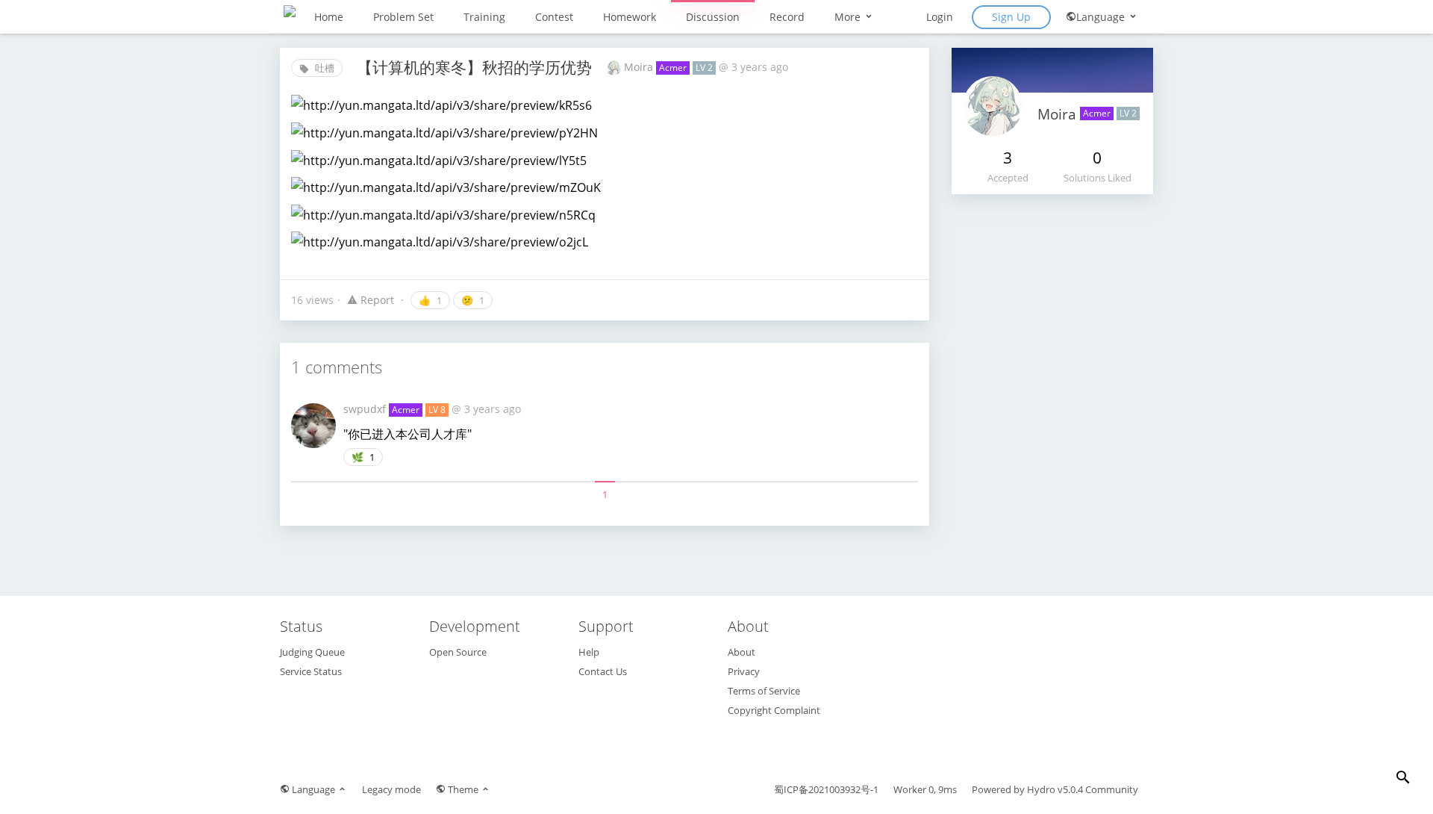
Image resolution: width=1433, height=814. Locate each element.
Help (588, 652)
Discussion (713, 17)
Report (377, 300)
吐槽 (323, 68)
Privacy (744, 671)
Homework (629, 17)
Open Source (458, 652)
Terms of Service (764, 691)
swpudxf (366, 409)
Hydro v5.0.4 (1055, 789)
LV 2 (704, 67)
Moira (640, 67)
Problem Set (403, 17)
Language (1102, 17)
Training (484, 17)
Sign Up (1011, 17)
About (741, 652)
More (849, 17)
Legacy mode (391, 789)
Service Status (311, 671)
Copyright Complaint (774, 710)
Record (787, 17)
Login (939, 17)
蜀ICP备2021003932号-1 (826, 789)
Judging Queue (312, 652)
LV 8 (437, 409)
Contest (554, 17)
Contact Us (602, 671)
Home (328, 17)
